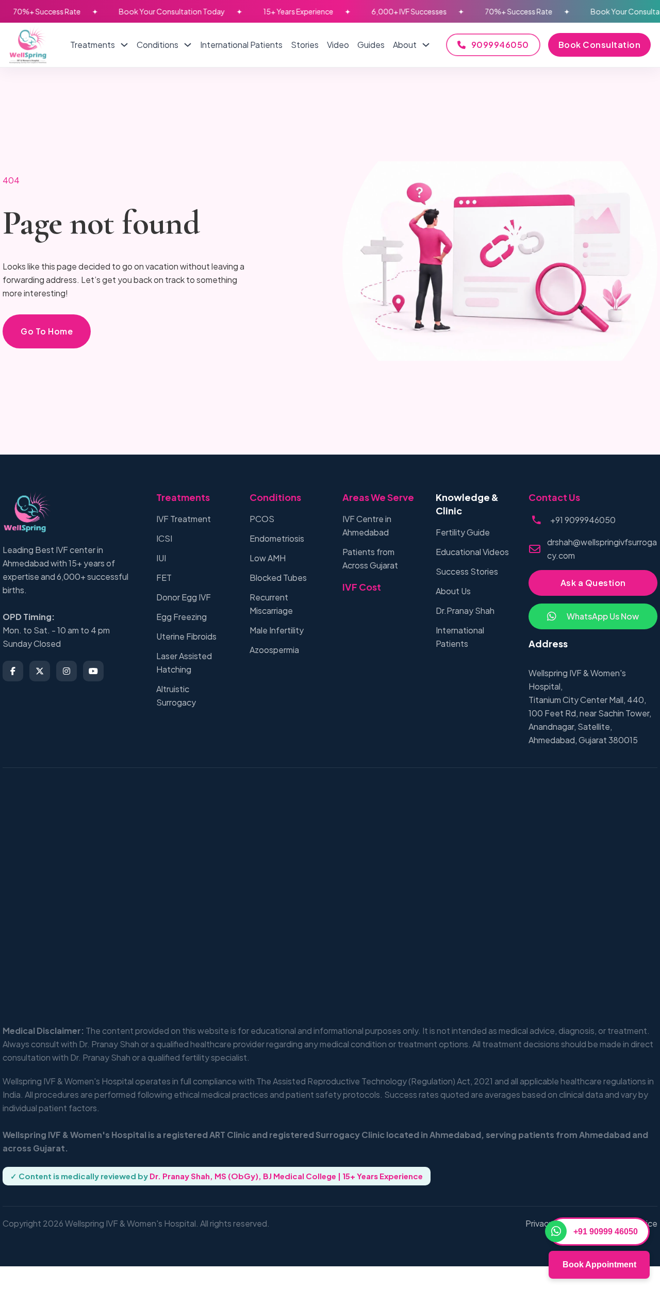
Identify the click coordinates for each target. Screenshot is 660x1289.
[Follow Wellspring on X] (39, 671)
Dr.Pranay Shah (465, 610)
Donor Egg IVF (183, 597)
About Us (453, 590)
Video (338, 44)
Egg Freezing (181, 616)
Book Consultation (599, 44)
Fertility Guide (463, 532)
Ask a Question (593, 582)
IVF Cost (361, 587)
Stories (305, 44)
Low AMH (268, 558)
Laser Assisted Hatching (184, 662)
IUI (161, 558)
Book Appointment (599, 1264)
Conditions (157, 44)
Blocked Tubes (278, 577)
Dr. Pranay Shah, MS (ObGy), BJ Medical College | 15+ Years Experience (286, 1176)
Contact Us (554, 497)
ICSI (164, 538)
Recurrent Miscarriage (271, 604)
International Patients (241, 44)
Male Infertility (277, 630)
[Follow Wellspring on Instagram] (66, 671)
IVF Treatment (183, 518)
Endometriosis (277, 538)
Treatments (92, 44)
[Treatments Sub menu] (124, 44)
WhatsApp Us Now (603, 616)
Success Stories (467, 571)
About (405, 44)
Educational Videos (472, 551)
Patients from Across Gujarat (370, 558)
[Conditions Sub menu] (188, 44)
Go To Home (47, 331)
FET (164, 577)
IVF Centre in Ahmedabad (366, 525)
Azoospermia (274, 649)
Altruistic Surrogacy (176, 695)
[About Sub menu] (426, 44)
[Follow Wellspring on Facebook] (13, 671)
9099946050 (500, 44)
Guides (371, 44)
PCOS (262, 518)
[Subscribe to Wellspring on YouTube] (93, 671)
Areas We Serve (378, 497)
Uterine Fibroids (186, 636)
